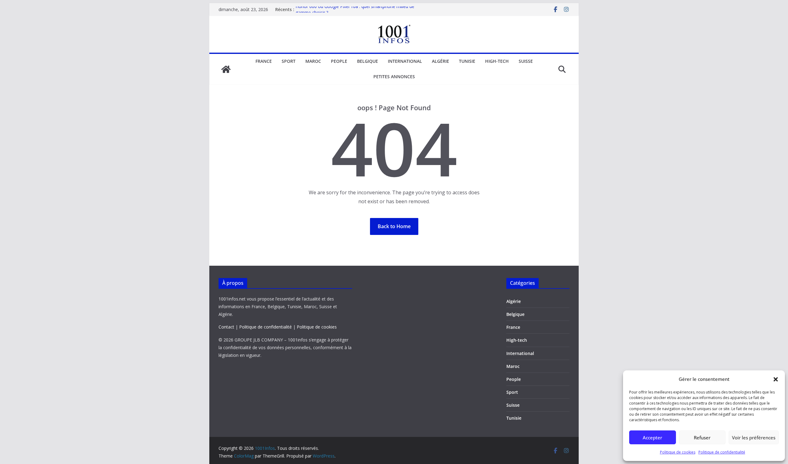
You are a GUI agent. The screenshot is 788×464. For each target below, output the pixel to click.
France (263, 61)
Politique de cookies (677, 452)
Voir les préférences (753, 437)
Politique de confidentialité (721, 452)
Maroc (313, 61)
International (405, 61)
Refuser (702, 437)
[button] (776, 379)
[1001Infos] (226, 69)
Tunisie (467, 61)
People (339, 61)
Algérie (440, 61)
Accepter (652, 437)
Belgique (367, 61)
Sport (289, 61)
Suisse (526, 61)
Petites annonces (394, 76)
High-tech (497, 61)
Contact (226, 327)
